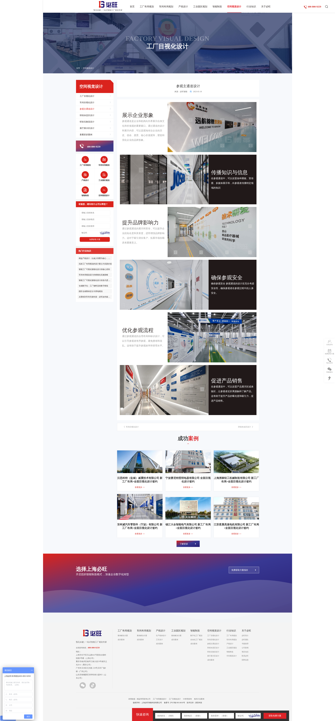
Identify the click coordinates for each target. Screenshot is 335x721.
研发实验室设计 (87, 122)
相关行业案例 (199, 699)
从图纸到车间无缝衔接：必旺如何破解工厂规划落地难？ (102, 297)
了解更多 (184, 544)
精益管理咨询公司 (143, 699)
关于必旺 (266, 6)
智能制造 (217, 6)
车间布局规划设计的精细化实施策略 (93, 275)
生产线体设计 (161, 636)
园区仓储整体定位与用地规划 (91, 291)
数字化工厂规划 (196, 636)
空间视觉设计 (234, 6)
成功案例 (121, 640)
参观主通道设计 (87, 109)
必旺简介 (245, 636)
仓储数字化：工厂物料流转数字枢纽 (93, 286)
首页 (132, 6)
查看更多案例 (86, 134)
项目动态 (245, 652)
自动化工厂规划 (196, 640)
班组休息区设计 (87, 115)
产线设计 (183, 6)
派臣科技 (198, 703)
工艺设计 (159, 640)
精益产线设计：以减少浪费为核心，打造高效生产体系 (101, 258)
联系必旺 (245, 656)
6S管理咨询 (187, 699)
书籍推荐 (245, 644)
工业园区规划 (200, 6)
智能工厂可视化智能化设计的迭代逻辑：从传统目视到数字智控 (104, 280)
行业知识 (251, 6)
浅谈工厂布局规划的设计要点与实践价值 (95, 264)
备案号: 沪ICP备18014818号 (174, 703)
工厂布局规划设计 (159, 699)
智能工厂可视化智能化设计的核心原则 (94, 269)
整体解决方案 (123, 636)
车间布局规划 (166, 6)
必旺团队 (245, 640)
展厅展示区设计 (87, 128)
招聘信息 (245, 660)
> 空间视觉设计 (87, 68)
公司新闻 (245, 648)
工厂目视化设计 (87, 96)
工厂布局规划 (147, 6)
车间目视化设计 (87, 102)
